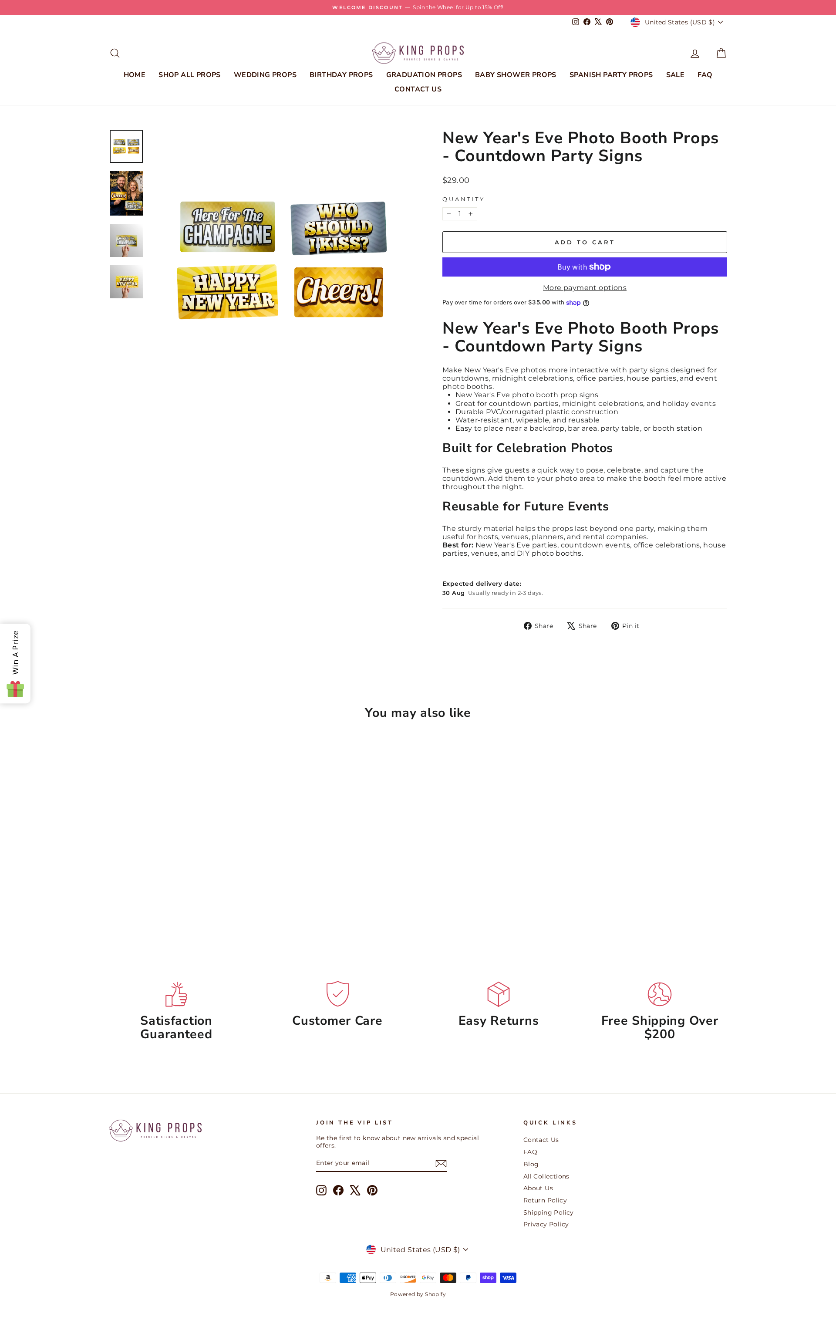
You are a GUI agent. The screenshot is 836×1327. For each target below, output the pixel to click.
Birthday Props (341, 75)
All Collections (546, 1176)
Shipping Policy (548, 1212)
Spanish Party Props (611, 75)
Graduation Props (424, 75)
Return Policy (545, 1200)
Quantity (463, 199)
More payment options (585, 288)
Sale (675, 75)
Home (135, 75)
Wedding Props (265, 75)
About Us (538, 1188)
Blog (531, 1164)
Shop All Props (189, 75)
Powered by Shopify (418, 1294)
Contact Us (418, 89)
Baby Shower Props (515, 75)
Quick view (182, 879)
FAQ (705, 75)
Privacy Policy (546, 1224)
